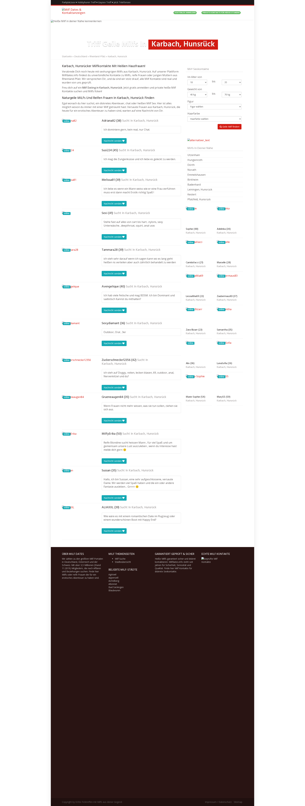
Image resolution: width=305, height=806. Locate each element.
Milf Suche (120, 558)
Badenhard (194, 184)
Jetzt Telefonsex (122, 2)
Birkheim (192, 179)
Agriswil (112, 574)
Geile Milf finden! (230, 126)
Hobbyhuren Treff (87, 2)
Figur (190, 101)
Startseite (67, 56)
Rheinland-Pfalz (97, 56)
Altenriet (112, 584)
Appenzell (113, 577)
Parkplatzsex (68, 2)
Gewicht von (194, 89)
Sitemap (238, 801)
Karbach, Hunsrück (146, 121)
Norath (191, 170)
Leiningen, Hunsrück (199, 189)
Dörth (191, 165)
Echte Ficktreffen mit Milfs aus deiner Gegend (98, 801)
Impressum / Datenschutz (218, 801)
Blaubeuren (114, 590)
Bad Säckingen (116, 587)
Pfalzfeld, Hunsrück (199, 199)
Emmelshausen (196, 174)
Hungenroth (194, 160)
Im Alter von (194, 77)
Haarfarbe (193, 113)
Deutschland (80, 56)
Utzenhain (193, 155)
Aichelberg (113, 580)
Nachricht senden (113, 140)
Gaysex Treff (104, 2)
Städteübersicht (123, 561)
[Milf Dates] (82, 12)
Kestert (191, 194)
